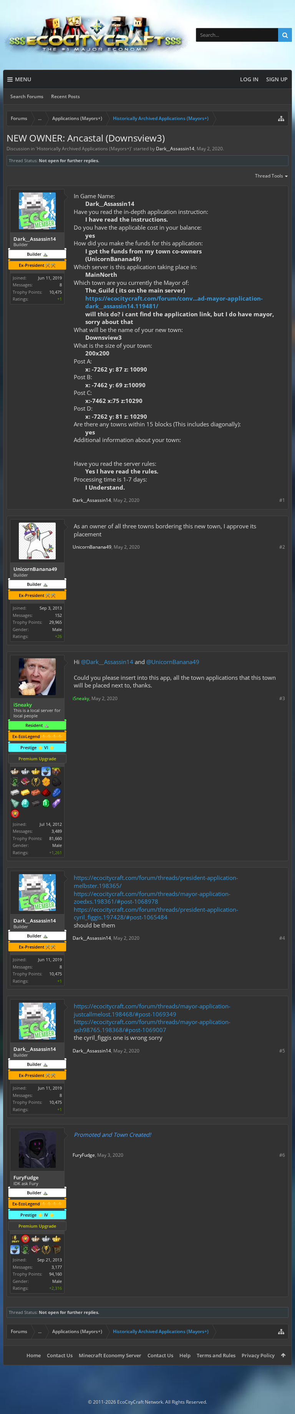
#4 (282, 938)
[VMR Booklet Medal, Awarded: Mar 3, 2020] (25, 782)
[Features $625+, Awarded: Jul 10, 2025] (46, 804)
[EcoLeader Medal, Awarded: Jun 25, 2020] (15, 772)
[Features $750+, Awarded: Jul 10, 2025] (56, 804)
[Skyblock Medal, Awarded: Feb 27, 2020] (46, 772)
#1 (282, 500)
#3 (282, 698)
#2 (282, 547)
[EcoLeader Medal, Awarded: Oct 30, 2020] (35, 1239)
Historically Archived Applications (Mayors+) (84, 148)
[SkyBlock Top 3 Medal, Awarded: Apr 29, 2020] (56, 772)
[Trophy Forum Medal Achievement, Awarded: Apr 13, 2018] (25, 1239)
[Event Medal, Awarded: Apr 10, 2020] (35, 782)
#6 (282, 1155)
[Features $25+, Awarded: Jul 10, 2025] (46, 782)
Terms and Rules (216, 1355)
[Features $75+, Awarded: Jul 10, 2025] (15, 793)
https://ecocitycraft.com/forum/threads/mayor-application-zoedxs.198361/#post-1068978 (152, 898)
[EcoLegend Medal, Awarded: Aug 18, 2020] (35, 772)
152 (58, 615)
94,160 (55, 1274)
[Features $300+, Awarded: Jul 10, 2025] (15, 804)
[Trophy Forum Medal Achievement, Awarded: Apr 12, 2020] (15, 814)
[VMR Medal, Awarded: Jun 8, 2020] (25, 1250)
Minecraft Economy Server (110, 1355)
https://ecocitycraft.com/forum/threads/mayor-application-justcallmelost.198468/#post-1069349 (152, 1010)
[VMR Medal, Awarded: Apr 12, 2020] (15, 782)
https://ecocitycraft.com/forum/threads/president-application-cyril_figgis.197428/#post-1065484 (156, 913)
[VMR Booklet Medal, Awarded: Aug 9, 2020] (35, 1250)
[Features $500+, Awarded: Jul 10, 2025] (35, 804)
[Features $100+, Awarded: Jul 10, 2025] (25, 793)
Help (185, 1355)
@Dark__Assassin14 (107, 662)
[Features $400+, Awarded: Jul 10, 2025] (25, 804)
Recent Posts (65, 96)
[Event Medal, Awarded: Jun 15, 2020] (46, 1250)
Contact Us (60, 1355)
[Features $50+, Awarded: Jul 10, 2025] (56, 782)
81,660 (55, 838)
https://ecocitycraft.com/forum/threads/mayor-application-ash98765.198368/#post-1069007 (152, 1026)
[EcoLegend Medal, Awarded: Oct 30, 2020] (56, 1239)
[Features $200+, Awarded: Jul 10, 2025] (46, 793)
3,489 (56, 831)
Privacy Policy (258, 1355)
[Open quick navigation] (281, 118)
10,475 (55, 292)
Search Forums (26, 96)
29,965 (55, 622)
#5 (282, 1051)
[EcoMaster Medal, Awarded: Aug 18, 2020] (25, 772)
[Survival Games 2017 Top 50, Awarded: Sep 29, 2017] (15, 1239)
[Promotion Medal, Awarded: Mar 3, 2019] (56, 1250)
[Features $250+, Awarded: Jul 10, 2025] (56, 793)
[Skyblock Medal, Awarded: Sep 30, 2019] (15, 1250)
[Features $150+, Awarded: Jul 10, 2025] (35, 793)
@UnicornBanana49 (172, 662)
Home (34, 1355)
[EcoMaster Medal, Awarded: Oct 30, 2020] (46, 1239)
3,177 (56, 1267)
